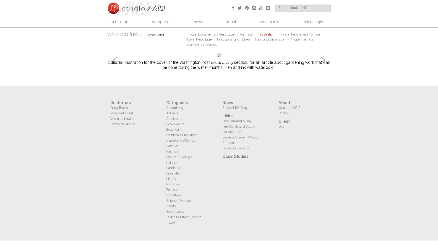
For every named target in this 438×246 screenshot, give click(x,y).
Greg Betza (119, 108)
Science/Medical (178, 201)
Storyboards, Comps (202, 44)
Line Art (172, 179)
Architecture (175, 119)
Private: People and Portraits (300, 34)
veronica (125, 35)
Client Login (313, 22)
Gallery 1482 (231, 132)
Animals (172, 113)
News (198, 22)
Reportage (174, 195)
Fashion (172, 152)
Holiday (171, 162)
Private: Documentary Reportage (211, 34)
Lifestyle (172, 173)
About (231, 22)
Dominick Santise (123, 124)
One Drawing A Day (236, 121)
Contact (284, 113)
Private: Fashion (301, 39)
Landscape (174, 168)
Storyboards (175, 212)
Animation (247, 34)
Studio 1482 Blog (234, 108)
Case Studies (270, 22)
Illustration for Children (233, 39)
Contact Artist (155, 35)
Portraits (172, 190)
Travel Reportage (199, 39)
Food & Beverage (179, 157)
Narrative (173, 184)
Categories (162, 22)
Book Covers (175, 124)
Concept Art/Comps (181, 141)
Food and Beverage (269, 39)
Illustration (267, 34)
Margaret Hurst (121, 113)
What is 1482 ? (289, 108)
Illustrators (120, 22)
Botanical (173, 130)
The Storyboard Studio (238, 126)
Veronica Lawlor (121, 119)
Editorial (172, 146)
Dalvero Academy (235, 148)
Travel (170, 223)
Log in (283, 126)
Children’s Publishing (182, 135)
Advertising (174, 108)
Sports (171, 206)
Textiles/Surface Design (183, 217)
